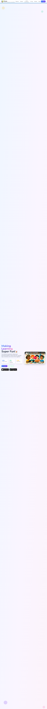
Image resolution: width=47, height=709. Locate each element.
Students (5, 366)
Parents (12, 366)
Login (44, 1)
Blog (39, 1)
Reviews (35, 1)
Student (21, 1)
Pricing (31, 1)
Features (17, 1)
